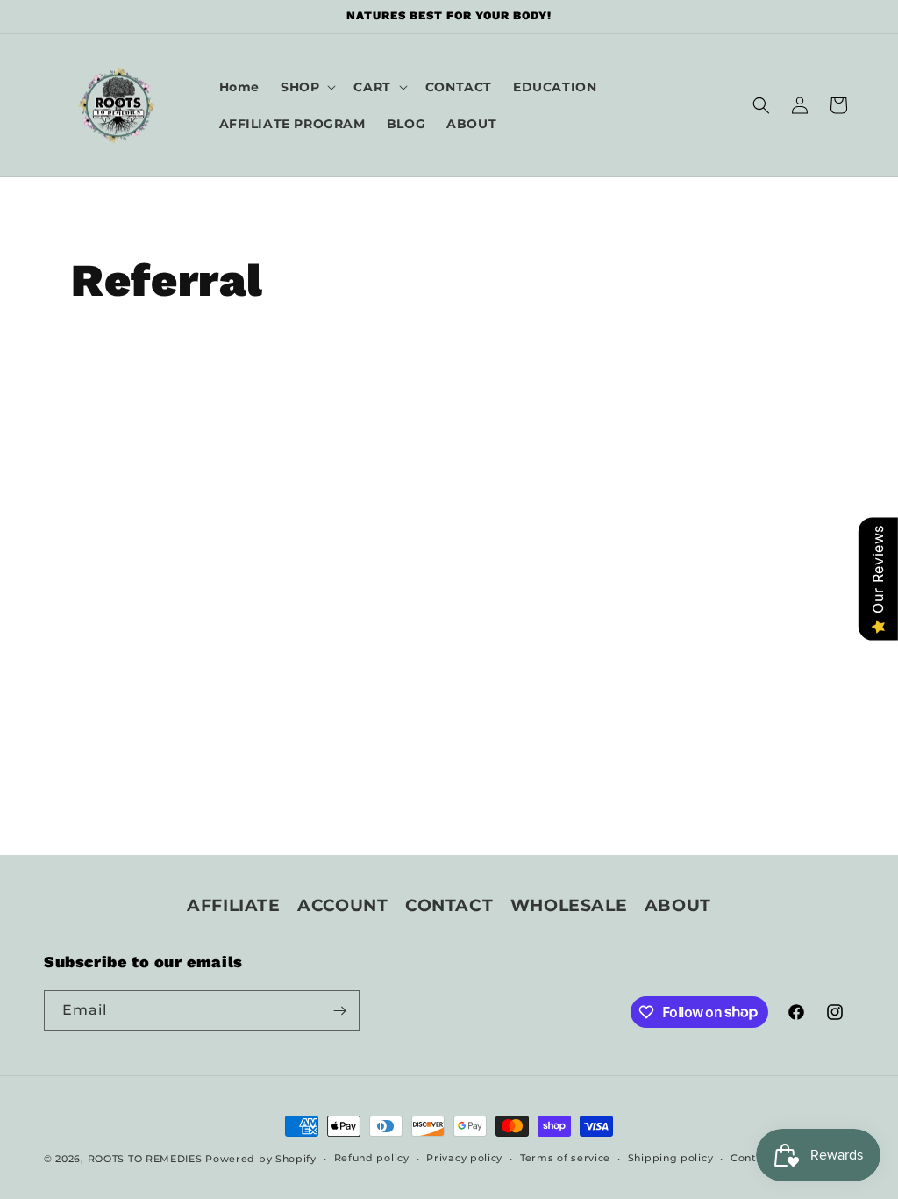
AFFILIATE (233, 905)
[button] (306, 86)
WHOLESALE (568, 905)
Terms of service (565, 1158)
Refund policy (372, 1158)
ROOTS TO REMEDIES (145, 1158)
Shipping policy (671, 1158)
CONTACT (449, 905)
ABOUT (678, 905)
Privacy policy (464, 1158)
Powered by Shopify (261, 1158)
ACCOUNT (342, 905)
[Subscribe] (339, 1010)
